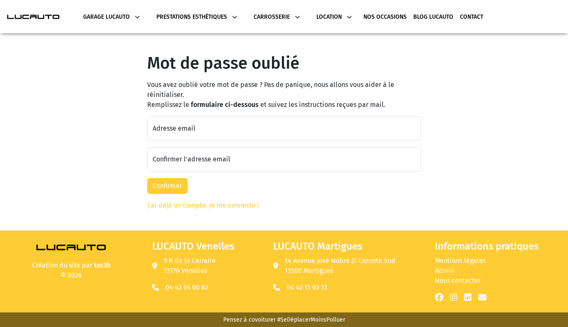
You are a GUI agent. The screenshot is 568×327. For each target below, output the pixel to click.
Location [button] (329, 16)
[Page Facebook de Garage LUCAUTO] (439, 297)
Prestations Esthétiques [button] (192, 16)
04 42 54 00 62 (186, 287)
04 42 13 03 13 (306, 287)
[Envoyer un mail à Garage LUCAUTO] (482, 297)
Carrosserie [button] (272, 16)
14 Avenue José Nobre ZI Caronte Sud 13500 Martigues (340, 266)
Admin (444, 271)
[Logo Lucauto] (71, 246)
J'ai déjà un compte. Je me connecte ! (203, 205)
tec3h (102, 265)
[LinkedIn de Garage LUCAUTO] (468, 297)
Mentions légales (460, 261)
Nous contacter (458, 281)
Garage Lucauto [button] (107, 16)
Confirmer (167, 186)
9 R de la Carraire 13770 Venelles (190, 266)
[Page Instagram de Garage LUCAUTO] (453, 297)
